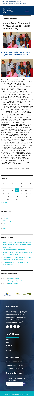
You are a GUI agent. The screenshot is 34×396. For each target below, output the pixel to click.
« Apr (2, 202)
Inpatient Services (13, 283)
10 (17, 190)
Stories (5, 226)
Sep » (6, 202)
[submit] (24, 384)
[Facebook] (7, 326)
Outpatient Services (13, 278)
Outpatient (6, 223)
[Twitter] (11, 326)
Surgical (5, 228)
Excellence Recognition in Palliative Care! (14, 249)
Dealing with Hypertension (15, 281)
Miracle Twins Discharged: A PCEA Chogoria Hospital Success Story (17, 26)
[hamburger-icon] (27, 10)
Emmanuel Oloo (8, 168)
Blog (23, 168)
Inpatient (5, 218)
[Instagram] (18, 326)
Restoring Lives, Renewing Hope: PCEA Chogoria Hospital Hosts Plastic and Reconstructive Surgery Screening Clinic (17, 245)
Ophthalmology (7, 221)
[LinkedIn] (14, 326)
